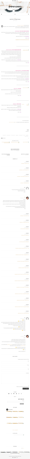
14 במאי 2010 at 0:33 (26, 253)
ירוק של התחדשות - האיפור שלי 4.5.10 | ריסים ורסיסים (23, 300)
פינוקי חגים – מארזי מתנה (25, 154)
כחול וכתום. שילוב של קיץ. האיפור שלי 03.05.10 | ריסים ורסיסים (22, 280)
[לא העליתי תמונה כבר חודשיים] (21, 452)
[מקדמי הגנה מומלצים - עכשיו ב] (21, 414)
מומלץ (24, 135)
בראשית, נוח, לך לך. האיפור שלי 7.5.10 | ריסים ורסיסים (23, 287)
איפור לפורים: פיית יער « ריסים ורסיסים (24, 215)
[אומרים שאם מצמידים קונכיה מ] (21, 420)
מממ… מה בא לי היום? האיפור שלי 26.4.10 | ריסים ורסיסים (22, 248)
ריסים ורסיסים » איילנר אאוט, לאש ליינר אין (24, 241)
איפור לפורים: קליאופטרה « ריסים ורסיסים (24, 222)
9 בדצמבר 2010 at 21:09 (22, 318)
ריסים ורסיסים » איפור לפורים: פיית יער (24, 228)
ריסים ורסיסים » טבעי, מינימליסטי (25, 235)
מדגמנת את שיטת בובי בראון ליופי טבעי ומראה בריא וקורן (15, 149)
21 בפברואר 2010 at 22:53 (26, 214)
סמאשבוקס (17, 135)
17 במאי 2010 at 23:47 (26, 305)
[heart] (12, 0)
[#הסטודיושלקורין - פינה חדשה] (21, 426)
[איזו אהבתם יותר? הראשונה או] (9, 414)
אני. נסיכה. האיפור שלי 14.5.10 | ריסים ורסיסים (24, 267)
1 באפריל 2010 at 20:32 (26, 227)
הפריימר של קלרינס (9, 344)
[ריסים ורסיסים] (15, 7)
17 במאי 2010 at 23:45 (26, 292)
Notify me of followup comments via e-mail (23, 386)
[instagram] (16, 0)
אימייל (23, 400)
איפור (15, 18)
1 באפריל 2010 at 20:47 (26, 240)
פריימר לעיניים (4, 135)
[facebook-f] (17, 0)
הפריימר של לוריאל (23, 345)
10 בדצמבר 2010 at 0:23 (23, 336)
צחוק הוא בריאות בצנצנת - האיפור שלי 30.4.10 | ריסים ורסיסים (22, 306)
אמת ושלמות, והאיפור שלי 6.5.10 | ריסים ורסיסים (23, 313)
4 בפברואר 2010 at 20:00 (26, 175)
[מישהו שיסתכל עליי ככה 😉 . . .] (9, 426)
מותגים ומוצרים (20, 135)
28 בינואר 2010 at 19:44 (26, 162)
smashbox (27, 135)
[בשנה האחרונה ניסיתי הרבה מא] (27, 452)
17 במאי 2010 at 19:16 (26, 279)
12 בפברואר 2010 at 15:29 (22, 188)
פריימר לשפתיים (26, 136)
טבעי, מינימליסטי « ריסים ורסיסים (25, 163)
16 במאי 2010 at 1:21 (26, 266)
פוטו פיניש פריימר (13, 135)
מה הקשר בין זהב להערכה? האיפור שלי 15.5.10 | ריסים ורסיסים (22, 274)
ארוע (23, 25)
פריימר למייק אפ (8, 135)
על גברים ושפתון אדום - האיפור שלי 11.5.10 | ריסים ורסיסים (22, 254)
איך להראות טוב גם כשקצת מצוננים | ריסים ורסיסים (23, 261)
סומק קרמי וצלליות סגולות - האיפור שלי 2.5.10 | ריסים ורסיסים (22, 293)
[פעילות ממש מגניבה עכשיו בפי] (15, 420)
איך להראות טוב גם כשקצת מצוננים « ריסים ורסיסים (23, 176)
